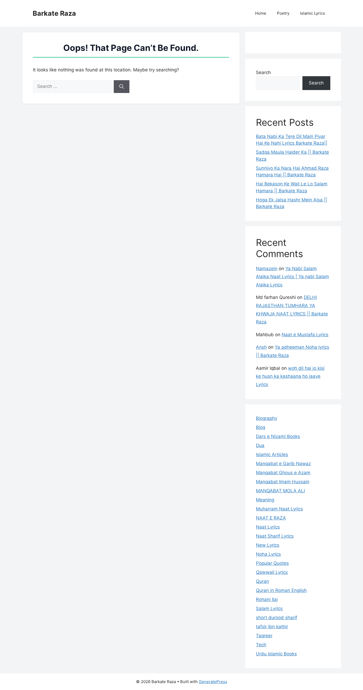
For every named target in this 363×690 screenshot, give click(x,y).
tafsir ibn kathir (272, 626)
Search (263, 72)
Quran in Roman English (281, 590)
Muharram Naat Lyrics (279, 509)
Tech (261, 644)
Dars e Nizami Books (278, 436)
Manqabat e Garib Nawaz (283, 463)
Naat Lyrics (268, 527)
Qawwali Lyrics (272, 572)
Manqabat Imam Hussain (282, 481)
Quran (262, 581)
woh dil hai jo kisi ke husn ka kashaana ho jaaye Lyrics (290, 376)
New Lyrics (267, 545)
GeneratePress (213, 681)
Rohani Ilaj (267, 599)
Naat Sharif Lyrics (275, 536)
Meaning (265, 499)
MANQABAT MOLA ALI (280, 490)
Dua (260, 445)
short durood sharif (276, 617)
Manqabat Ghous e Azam (283, 472)
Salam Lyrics (269, 608)
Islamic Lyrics (312, 13)
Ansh (261, 347)
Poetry (283, 13)
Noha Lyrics (268, 554)
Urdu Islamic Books (276, 653)
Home (260, 13)
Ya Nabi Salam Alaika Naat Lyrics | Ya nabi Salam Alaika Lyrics (292, 276)
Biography (266, 418)
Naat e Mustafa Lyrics (305, 334)
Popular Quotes (272, 563)
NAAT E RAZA (271, 518)
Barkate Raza (54, 13)
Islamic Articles (272, 454)
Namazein (266, 268)
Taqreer (264, 635)
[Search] (121, 86)
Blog (260, 427)
